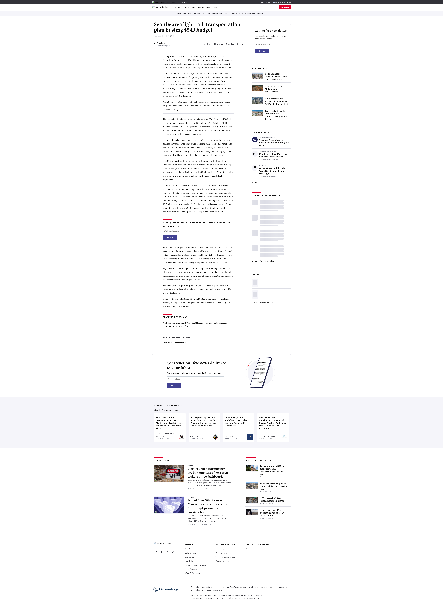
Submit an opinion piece (225, 557)
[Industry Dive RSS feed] (173, 551)
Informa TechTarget (231, 587)
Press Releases (212, 7)
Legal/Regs (261, 13)
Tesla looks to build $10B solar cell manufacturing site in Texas (276, 115)
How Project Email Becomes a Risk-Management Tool (274, 155)
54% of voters (173, 67)
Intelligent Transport (216, 254)
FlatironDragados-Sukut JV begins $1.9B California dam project (276, 101)
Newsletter (189, 561)
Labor (227, 13)
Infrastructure (217, 13)
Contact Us (189, 557)
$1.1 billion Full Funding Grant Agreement (182, 189)
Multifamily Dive (183, 2)
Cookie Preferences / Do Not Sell (245, 598)
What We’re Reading (193, 573)
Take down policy (223, 598)
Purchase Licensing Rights (195, 565)
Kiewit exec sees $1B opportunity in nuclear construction (272, 513)
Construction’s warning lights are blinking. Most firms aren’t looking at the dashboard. (208, 473)
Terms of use (209, 598)
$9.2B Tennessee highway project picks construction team (276, 76)
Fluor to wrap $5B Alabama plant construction (274, 89)
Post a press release (267, 261)
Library (193, 7)
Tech (241, 13)
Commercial (181, 13)
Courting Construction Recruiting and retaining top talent (274, 143)
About (187, 549)
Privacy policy (196, 598)
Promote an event (266, 303)
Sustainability (250, 13)
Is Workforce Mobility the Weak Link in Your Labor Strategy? (272, 171)
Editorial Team (190, 553)
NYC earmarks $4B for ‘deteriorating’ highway (272, 499)
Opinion (186, 7)
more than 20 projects (223, 92)
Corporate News (194, 13)
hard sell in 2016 (195, 63)
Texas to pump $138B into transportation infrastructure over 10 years (273, 470)
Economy (206, 13)
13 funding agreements (173, 204)
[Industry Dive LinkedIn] (155, 551)
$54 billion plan (195, 60)
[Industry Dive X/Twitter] (167, 551)
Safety (234, 13)
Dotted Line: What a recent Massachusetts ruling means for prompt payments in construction (207, 506)
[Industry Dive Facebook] (161, 551)
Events (201, 7)
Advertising (219, 549)
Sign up (286, 7)
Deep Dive (177, 7)
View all (255, 182)
